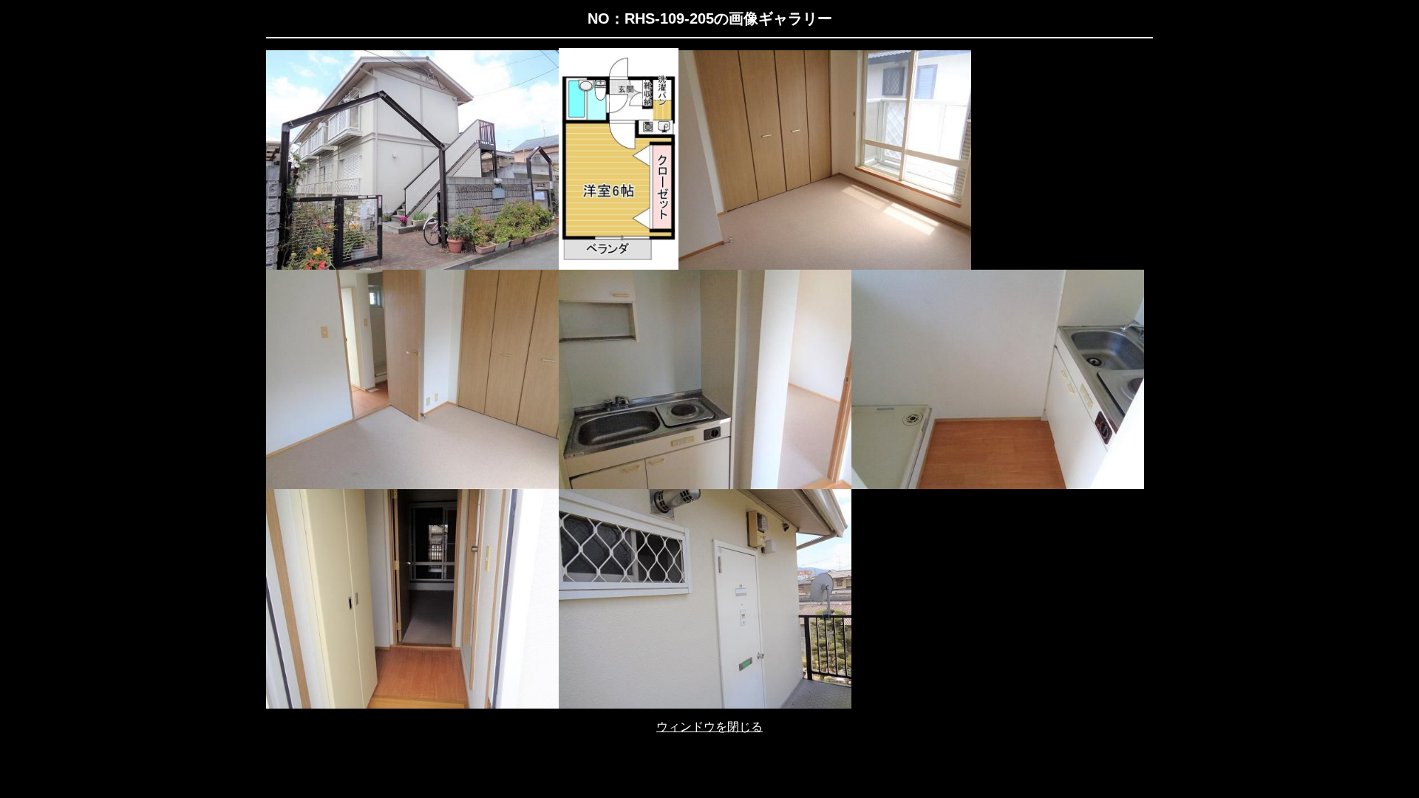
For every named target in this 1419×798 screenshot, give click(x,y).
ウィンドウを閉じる (709, 726)
